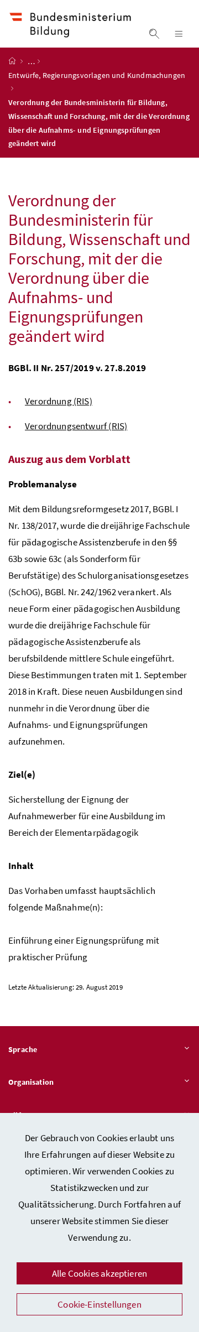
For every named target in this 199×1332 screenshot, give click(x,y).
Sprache (22, 1049)
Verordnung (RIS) (58, 401)
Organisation (31, 1082)
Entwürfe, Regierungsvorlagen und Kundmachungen (96, 75)
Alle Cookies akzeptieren (99, 1273)
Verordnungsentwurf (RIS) (76, 426)
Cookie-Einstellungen (99, 1304)
